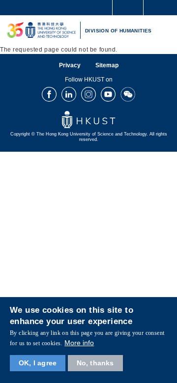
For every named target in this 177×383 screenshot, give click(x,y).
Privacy (70, 65)
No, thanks (95, 363)
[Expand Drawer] (128, 7)
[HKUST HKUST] (41, 30)
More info (79, 343)
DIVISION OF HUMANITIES (118, 30)
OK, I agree (38, 363)
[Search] (162, 7)
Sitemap (106, 65)
